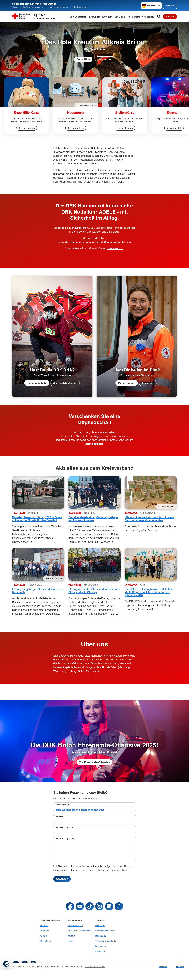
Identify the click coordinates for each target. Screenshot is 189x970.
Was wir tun (105, 59)
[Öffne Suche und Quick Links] (159, 16)
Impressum (100, 951)
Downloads (100, 935)
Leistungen (94, 16)
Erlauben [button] (180, 967)
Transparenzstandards (105, 940)
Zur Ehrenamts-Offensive (94, 762)
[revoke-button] (6, 964)
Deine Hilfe (83, 59)
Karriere (136, 16)
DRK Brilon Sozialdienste (79, 930)
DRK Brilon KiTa (75, 925)
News (70, 940)
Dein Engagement (78, 16)
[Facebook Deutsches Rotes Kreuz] (70, 906)
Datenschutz (101, 946)
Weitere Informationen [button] (95, 966)
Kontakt (71, 935)
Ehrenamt (44, 930)
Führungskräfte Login (105, 930)
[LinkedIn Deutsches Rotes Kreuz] (109, 906)
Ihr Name (60, 816)
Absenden (62, 879)
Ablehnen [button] (163, 967)
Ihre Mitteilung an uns (65, 838)
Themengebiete (63, 804)
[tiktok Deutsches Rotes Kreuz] (89, 906)
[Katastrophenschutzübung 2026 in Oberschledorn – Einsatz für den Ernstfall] (38, 492)
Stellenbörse (45, 940)
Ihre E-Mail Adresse (65, 827)
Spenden (169, 16)
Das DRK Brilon (122, 16)
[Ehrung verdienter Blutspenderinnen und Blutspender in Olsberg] (94, 564)
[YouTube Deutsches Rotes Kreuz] (80, 906)
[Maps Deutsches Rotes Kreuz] (119, 906)
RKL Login (100, 925)
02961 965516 (115, 248)
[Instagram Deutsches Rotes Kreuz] (99, 906)
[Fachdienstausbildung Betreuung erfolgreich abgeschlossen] (94, 492)
